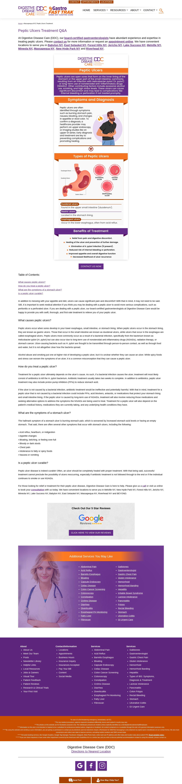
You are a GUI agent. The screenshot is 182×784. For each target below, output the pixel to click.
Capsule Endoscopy (91, 582)
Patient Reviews (31, 684)
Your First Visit (30, 691)
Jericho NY (115, 45)
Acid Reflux (86, 570)
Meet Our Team (31, 653)
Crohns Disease (89, 600)
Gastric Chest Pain (127, 574)
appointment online (121, 41)
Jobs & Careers (31, 672)
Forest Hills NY (97, 45)
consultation (37, 490)
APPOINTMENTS (90, 2)
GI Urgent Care (125, 619)
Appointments (65, 653)
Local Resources (31, 669)
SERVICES (99, 10)
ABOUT (134, 10)
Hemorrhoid (124, 582)
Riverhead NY (95, 48)
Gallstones (123, 566)
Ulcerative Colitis (126, 616)
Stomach (122, 612)
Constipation (87, 597)
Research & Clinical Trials (36, 688)
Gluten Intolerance (127, 578)
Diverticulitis (87, 608)
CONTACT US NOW (91, 266)
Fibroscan (86, 619)
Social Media (65, 676)
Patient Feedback (32, 680)
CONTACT (74, 2)
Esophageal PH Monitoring (94, 612)
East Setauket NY (75, 45)
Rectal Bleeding (126, 608)
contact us (60, 41)
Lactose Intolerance (127, 597)
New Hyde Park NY (68, 48)
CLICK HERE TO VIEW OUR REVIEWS (91, 533)
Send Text (77, 780)
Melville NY (154, 45)
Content (62, 672)
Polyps (121, 604)
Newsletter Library (32, 661)
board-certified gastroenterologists (86, 38)
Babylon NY (55, 45)
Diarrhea (85, 604)
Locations (63, 650)
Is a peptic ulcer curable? (30, 293)
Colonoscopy (87, 593)
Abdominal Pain (88, 566)
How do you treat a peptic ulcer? (34, 286)
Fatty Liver (86, 616)
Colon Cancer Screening (93, 589)
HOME (86, 10)
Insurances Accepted (69, 665)
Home (20, 23)
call (144, 486)
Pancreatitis (124, 600)
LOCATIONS (106, 2)
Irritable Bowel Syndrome (130, 593)
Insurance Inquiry (67, 661)
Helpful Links (29, 665)
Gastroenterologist (127, 570)
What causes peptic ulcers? (31, 282)
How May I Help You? (109, 780)
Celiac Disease (88, 585)
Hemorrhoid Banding (128, 585)
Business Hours (66, 657)
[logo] (46, 11)
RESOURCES (118, 10)
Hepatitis (122, 589)
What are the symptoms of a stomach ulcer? (40, 290)
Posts (26, 657)
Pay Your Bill (65, 669)
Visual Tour (28, 676)
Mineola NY (25, 48)
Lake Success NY (134, 45)
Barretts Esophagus (90, 574)
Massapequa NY (44, 48)
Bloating (85, 578)
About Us (27, 650)
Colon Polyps (136, 691)
